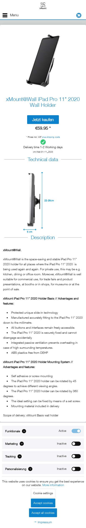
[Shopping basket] (79, 15)
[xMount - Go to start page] (43, 5)
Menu (14, 15)
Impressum (44, 522)
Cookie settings (43, 493)
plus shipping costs (51, 137)
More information (53, 485)
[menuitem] (10, 15)
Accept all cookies (43, 512)
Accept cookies (43, 503)
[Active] (76, 431)
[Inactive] (76, 444)
